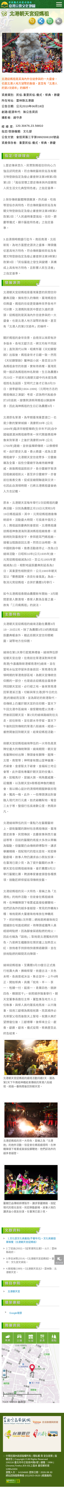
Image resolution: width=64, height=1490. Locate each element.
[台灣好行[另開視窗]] (45, 1432)
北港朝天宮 (14, 1291)
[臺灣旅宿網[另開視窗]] (45, 1422)
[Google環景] (58, 20)
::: (4, 1456)
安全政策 (48, 1456)
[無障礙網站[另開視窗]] (13, 1480)
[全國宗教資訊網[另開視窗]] (17, 1422)
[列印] (50, 20)
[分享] (41, 20)
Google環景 (15, 1313)
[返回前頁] (59, 1259)
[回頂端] (59, 1380)
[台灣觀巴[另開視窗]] (17, 1432)
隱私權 (36, 1456)
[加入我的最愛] (32, 20)
